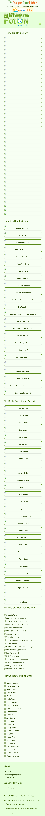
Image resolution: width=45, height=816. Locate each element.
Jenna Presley (11, 737)
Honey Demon (12, 683)
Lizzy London (11, 712)
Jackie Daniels (12, 753)
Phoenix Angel (12, 705)
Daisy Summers (12, 756)
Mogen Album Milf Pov (15, 669)
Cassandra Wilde (13, 746)
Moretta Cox (11, 721)
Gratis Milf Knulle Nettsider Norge (19, 647)
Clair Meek (10, 750)
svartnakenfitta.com (15, 6)
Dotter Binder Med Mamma (17, 624)
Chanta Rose (11, 693)
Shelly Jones (11, 727)
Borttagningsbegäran (12, 775)
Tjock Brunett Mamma (15, 637)
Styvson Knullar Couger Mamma (19, 640)
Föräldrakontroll (10, 778)
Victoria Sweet (12, 743)
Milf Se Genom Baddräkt (16, 631)
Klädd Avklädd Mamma (15, 662)
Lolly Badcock (12, 702)
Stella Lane (10, 740)
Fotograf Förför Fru (14, 666)
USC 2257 (8, 771)
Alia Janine (10, 718)
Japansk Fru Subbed (14, 634)
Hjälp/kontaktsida (11, 788)
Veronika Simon (12, 731)
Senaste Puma (12, 615)
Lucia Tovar (11, 699)
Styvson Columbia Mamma (17, 659)
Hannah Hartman (13, 689)
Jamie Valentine (12, 686)
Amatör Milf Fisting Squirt (16, 621)
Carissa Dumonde (13, 708)
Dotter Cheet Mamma (15, 628)
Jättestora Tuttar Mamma (16, 618)
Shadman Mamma (13, 643)
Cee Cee (9, 696)
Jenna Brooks (11, 715)
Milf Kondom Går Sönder (16, 650)
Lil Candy (10, 734)
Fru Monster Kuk (12, 653)
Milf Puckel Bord (12, 656)
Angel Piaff (10, 724)
